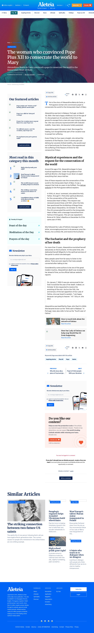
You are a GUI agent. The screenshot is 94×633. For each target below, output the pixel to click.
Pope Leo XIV (81, 13)
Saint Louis (52, 8)
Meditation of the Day (21, 232)
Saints (74, 359)
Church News (16, 42)
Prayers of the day (19, 239)
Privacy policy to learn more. (56, 400)
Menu (5, 13)
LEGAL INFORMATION (44, 627)
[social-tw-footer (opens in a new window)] (49, 621)
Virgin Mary (74, 502)
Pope (67, 359)
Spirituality (62, 13)
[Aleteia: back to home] (46, 4)
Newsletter (48, 591)
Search (27, 5)
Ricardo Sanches (30, 75)
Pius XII (61, 359)
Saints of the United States (17, 502)
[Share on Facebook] (72, 94)
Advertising (48, 604)
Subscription (48, 599)
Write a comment (66, 478)
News (45, 13)
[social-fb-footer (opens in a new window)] (45, 621)
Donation (47, 602)
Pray (13, 13)
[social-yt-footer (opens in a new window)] (42, 621)
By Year (58, 591)
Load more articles (24, 145)
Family (52, 539)
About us (33, 627)
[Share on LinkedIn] (76, 94)
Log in (69, 5)
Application (48, 594)
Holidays (71, 13)
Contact (61, 627)
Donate (86, 5)
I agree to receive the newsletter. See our (58, 399)
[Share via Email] (82, 94)
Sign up (50, 405)
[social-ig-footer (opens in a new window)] (52, 621)
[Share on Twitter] (79, 94)
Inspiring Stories (26, 13)
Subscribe (76, 5)
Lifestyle (52, 13)
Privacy (77, 627)
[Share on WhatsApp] (86, 94)
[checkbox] (47, 399)
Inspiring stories (51, 359)
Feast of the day (18, 225)
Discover (37, 13)
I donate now (53, 440)
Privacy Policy (69, 627)
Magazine (47, 596)
